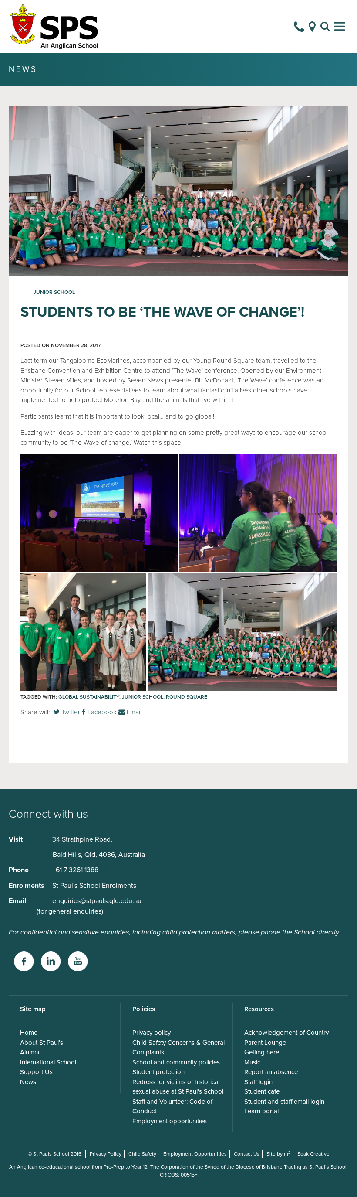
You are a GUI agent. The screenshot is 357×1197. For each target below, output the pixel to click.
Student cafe (262, 1091)
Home (28, 1033)
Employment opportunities (169, 1121)
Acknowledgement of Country (286, 1033)
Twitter (70, 712)
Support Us (36, 1072)
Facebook (101, 712)
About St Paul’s (41, 1043)
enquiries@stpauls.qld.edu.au (96, 901)
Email (133, 712)
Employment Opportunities (195, 1154)
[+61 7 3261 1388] (299, 26)
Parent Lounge (265, 1043)
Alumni (29, 1052)
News (28, 1082)
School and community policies (176, 1062)
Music (252, 1062)
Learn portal (261, 1111)
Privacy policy (151, 1033)
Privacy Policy (105, 1154)
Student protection (158, 1072)
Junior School (54, 292)
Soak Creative (313, 1154)
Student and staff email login (284, 1101)
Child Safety (142, 1154)
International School (48, 1062)
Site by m (278, 1154)
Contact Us (246, 1154)
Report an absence (271, 1072)
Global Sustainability (88, 697)
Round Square (186, 697)
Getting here (261, 1052)
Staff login (258, 1082)
